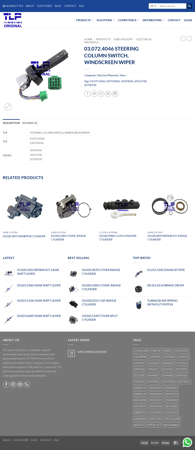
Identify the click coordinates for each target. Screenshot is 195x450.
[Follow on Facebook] (6, 384)
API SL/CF (153, 424)
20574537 (140, 406)
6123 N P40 (181, 350)
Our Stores (44, 5)
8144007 (153, 375)
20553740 (140, 81)
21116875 (156, 412)
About (30, 5)
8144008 (167, 375)
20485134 (140, 393)
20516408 (140, 400)
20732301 (171, 406)
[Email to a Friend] (101, 94)
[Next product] (183, 38)
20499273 (171, 393)
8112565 (167, 369)
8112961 (181, 369)
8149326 (181, 375)
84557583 (156, 418)
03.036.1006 (141, 350)
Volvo (123, 75)
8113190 (139, 375)
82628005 (140, 418)
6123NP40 (140, 356)
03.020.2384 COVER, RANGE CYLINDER (68, 237)
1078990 (155, 356)
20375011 (184, 381)
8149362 (139, 381)
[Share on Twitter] (94, 94)
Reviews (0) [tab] (30, 123)
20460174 (140, 387)
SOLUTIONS (104, 20)
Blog (58, 5)
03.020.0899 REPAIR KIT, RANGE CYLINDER (167, 237)
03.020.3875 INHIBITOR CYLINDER (24, 236)
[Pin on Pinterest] (108, 94)
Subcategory (123, 39)
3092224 (167, 363)
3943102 (139, 369)
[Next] (192, 216)
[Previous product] (189, 38)
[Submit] (189, 6)
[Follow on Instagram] (13, 384)
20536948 (171, 400)
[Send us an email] (20, 384)
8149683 (153, 381)
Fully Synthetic (171, 424)
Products (103, 39)
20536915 (156, 400)
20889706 (140, 412)
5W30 (167, 350)
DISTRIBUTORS (152, 20)
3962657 (153, 369)
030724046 (113, 81)
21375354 (171, 412)
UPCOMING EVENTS (92, 352)
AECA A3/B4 (172, 418)
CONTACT (174, 20)
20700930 (90, 85)
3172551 (181, 363)
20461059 (156, 387)
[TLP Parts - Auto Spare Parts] (26, 20)
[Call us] (27, 384)
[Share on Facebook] (87, 94)
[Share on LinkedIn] (115, 94)
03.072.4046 (97, 81)
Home (88, 39)
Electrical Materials (107, 75)
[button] (13, 6)
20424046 (127, 81)
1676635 (153, 363)
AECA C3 (139, 424)
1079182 (169, 356)
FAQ (81, 5)
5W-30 (156, 350)
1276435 (183, 356)
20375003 (168, 381)
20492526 (156, 393)
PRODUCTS (83, 20)
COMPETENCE (127, 20)
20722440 (156, 406)
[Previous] (3, 216)
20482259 (171, 387)
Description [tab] (11, 123)
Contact (70, 5)
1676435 (139, 363)
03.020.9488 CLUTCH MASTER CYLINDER (117, 237)
